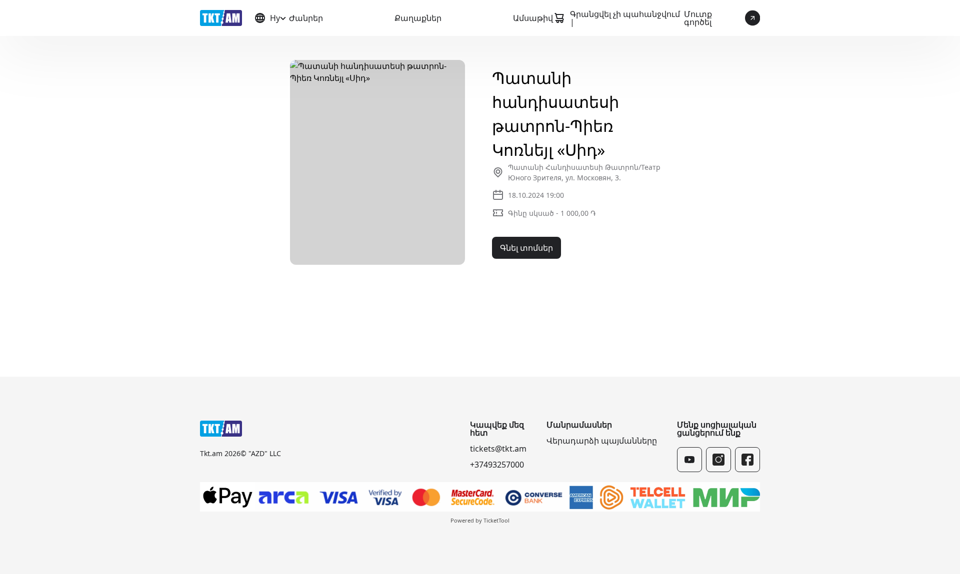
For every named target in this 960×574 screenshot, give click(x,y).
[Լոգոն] (221, 18)
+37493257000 (497, 465)
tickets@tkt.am (498, 449)
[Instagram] (718, 459)
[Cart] (559, 18)
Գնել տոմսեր (526, 247)
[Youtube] (689, 459)
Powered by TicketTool (480, 520)
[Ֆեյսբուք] (747, 459)
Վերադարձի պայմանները (601, 441)
